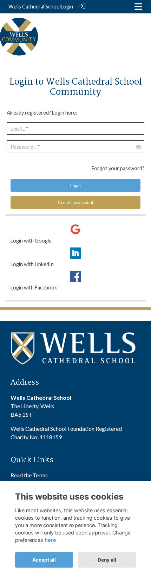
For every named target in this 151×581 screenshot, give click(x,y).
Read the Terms (29, 475)
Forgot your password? (118, 168)
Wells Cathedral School (34, 7)
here (50, 540)
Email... (18, 129)
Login (67, 7)
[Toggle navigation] (138, 6)
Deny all (107, 560)
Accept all (44, 560)
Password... (24, 147)
